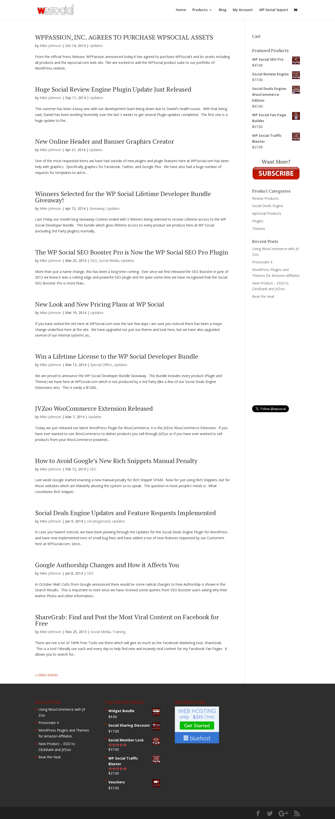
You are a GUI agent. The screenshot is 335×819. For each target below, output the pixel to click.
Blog (222, 10)
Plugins (257, 221)
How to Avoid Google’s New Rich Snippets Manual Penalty (116, 460)
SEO (93, 260)
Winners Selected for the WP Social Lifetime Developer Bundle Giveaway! (123, 196)
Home (181, 10)
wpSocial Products (266, 213)
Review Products (265, 198)
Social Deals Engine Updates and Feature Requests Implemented (125, 512)
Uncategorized (98, 521)
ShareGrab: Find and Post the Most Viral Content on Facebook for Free (127, 620)
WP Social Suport (273, 10)
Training (119, 631)
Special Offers (101, 364)
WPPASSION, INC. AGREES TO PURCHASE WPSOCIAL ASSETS (124, 37)
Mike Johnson (50, 45)
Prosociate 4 (262, 262)
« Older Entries (46, 675)
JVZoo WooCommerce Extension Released (94, 408)
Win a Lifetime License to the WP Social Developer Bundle (116, 356)
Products (199, 10)
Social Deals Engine (267, 205)
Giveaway (96, 208)
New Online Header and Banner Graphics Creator (104, 141)
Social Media (109, 260)
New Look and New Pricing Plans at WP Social (99, 304)
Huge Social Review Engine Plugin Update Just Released (113, 89)
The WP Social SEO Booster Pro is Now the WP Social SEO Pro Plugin (131, 252)
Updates (96, 45)
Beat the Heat (263, 296)
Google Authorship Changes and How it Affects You (107, 565)
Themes (258, 228)
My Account (243, 10)
